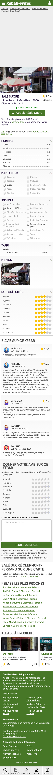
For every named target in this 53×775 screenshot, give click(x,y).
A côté (36, 773)
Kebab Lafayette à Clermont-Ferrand (22, 602)
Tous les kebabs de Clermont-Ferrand (22, 587)
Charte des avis (40, 558)
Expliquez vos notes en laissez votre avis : (20, 517)
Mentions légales (12, 753)
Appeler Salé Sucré (29, 113)
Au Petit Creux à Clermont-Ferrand (21, 591)
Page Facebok (10, 746)
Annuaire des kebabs (19, 3)
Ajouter (47, 773)
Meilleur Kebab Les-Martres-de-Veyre (37, 705)
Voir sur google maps (30, 576)
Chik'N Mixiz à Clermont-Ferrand (20, 599)
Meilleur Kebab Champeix (11, 705)
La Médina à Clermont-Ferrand (19, 625)
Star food (8, 653)
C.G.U (29, 746)
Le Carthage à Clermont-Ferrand (20, 595)
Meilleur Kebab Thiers (11, 712)
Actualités (15, 773)
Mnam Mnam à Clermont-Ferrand (20, 606)
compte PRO (17, 122)
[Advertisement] (26, 40)
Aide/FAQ (32, 753)
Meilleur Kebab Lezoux (34, 712)
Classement (26, 773)
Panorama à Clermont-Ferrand (19, 610)
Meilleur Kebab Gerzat (11, 699)
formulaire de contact (14, 736)
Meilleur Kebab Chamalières (34, 699)
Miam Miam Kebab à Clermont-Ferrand (23, 622)
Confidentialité (34, 750)
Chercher (5, 773)
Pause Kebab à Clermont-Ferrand (20, 614)
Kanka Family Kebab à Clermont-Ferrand (24, 618)
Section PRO (9, 757)
